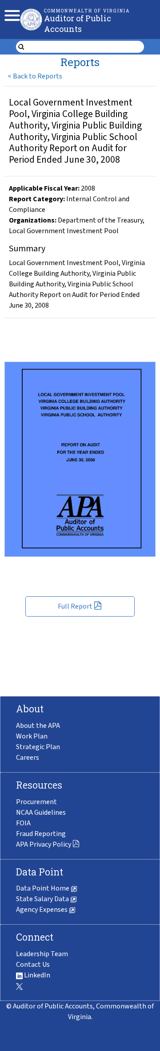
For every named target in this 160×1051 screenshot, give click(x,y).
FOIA (23, 823)
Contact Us (33, 964)
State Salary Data (43, 899)
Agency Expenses (42, 909)
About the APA (38, 726)
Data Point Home (43, 888)
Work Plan (32, 736)
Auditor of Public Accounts (77, 23)
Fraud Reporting (41, 834)
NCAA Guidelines (41, 812)
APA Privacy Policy (43, 844)
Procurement (36, 802)
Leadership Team (42, 954)
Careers (27, 757)
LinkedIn (36, 975)
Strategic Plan (38, 747)
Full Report (75, 606)
